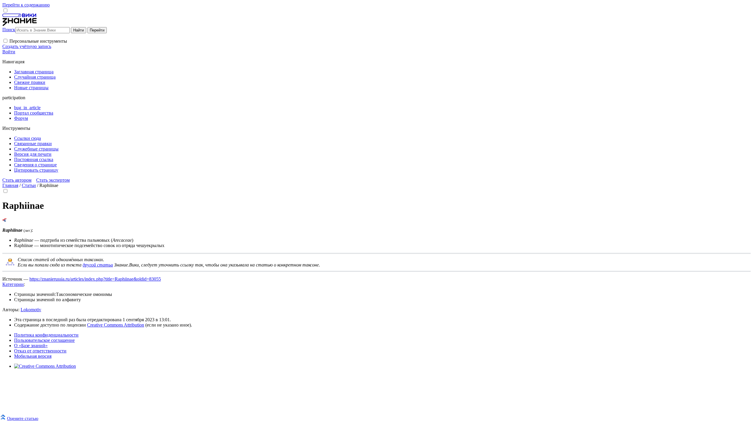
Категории (13, 284)
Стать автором (16, 180)
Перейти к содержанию (26, 4)
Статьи (29, 185)
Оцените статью (22, 418)
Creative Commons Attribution (115, 324)
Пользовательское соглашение (44, 340)
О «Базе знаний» (31, 345)
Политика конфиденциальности (46, 334)
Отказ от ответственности (40, 350)
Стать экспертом (53, 180)
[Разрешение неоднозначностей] (4, 220)
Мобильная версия (32, 356)
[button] (5, 41)
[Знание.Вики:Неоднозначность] (10, 264)
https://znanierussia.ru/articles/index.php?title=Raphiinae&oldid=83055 (95, 278)
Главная (10, 185)
